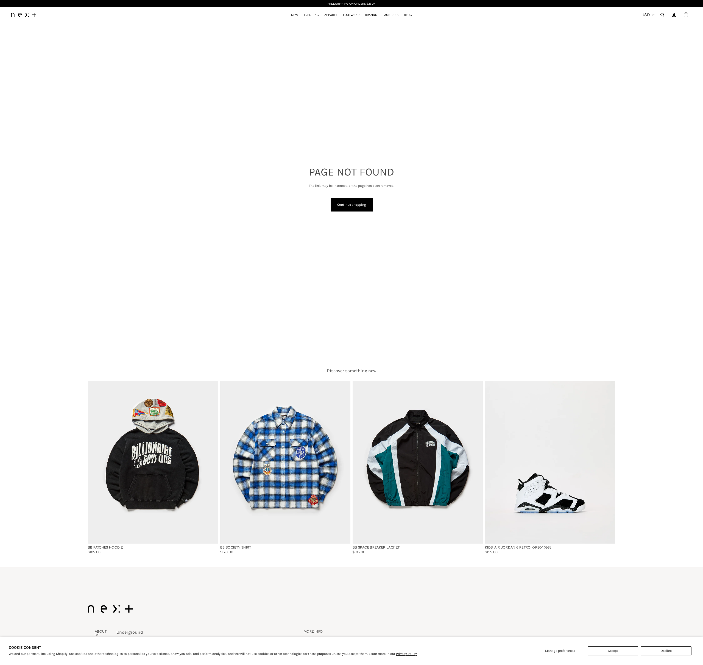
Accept (613, 651)
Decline (666, 651)
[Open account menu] (674, 15)
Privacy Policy (406, 654)
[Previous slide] (493, 462)
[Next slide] (607, 462)
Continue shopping (351, 205)
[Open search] (662, 15)
